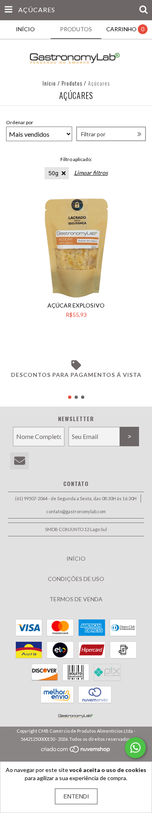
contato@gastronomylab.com (76, 511)
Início (49, 83)
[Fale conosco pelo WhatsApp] (135, 747)
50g (53, 173)
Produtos (72, 83)
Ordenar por (19, 122)
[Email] (19, 461)
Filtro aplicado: (76, 159)
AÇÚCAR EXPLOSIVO (76, 305)
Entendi (76, 796)
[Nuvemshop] (76, 751)
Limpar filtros (91, 172)
